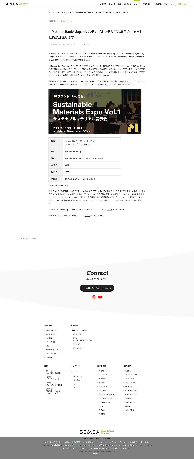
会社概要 (49, 338)
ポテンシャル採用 (131, 375)
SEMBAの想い (50, 334)
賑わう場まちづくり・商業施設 (53, 372)
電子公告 (102, 410)
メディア (75, 384)
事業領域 (84, 330)
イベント (86, 44)
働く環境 (128, 398)
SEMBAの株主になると (106, 398)
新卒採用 (128, 371)
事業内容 (112, 4)
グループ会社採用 (131, 390)
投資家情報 (146, 4)
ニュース (137, 4)
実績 (119, 4)
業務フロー (75, 330)
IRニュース (102, 390)
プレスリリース (77, 376)
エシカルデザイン (55, 44)
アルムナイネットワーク (54, 354)
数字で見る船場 (130, 402)
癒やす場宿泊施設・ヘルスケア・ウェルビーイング (54, 391)
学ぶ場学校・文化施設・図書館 (54, 384)
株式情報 (102, 383)
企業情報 (103, 4)
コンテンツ (127, 4)
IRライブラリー (104, 375)
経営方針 (102, 371)
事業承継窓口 (50, 358)
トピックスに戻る (29, 238)
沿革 (47, 346)
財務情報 (102, 379)
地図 (101, 158)
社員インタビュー (131, 394)
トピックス (64, 21)
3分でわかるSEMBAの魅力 (107, 394)
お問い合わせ (182, 4)
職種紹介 (128, 406)
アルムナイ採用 (130, 383)
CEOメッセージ (51, 330)
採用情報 (159, 4)
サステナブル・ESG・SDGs (71, 44)
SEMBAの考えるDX (52, 350)
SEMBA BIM (76, 344)
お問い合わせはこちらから (97, 288)
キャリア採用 (129, 379)
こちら (77, 178)
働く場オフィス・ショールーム (54, 378)
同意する (97, 453)
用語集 (101, 406)
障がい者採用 (129, 386)
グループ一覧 (50, 342)
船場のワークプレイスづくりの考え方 (82, 339)
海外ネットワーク (78, 348)
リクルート (76, 388)
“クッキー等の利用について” (85, 445)
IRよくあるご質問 (104, 402)
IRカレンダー (103, 386)
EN (167, 4)
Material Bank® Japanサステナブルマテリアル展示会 (72, 66)
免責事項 (102, 414)
